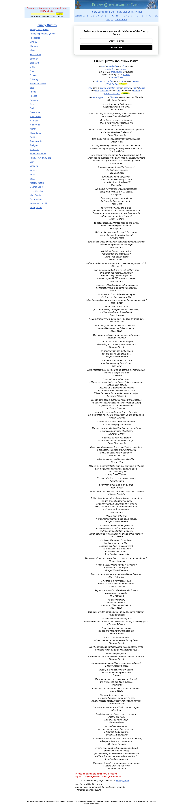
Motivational (35, 133)
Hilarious (34, 121)
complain (104, 91)
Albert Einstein (37, 183)
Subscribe (116, 47)
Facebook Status (38, 83)
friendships (112, 66)
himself (113, 97)
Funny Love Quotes (125, 12)
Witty (32, 178)
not (118, 91)
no (116, 72)
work (109, 88)
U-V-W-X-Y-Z (121, 19)
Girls (32, 104)
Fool (32, 87)
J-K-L (126, 16)
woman (103, 88)
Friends (33, 96)
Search (77, 16)
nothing (109, 81)
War (32, 162)
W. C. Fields (112, 84)
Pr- (146, 16)
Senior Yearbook (38, 154)
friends (126, 74)
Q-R (151, 16)
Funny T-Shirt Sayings (40, 158)
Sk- (108, 19)
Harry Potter (35, 116)
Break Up (34, 63)
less (120, 72)
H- (117, 16)
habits (142, 88)
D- (102, 16)
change (127, 88)
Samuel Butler (117, 77)
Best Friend (35, 54)
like (124, 66)
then (97, 91)
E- (106, 16)
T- (112, 19)
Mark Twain (35, 195)
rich (96, 81)
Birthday (34, 59)
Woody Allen (36, 207)
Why (90, 88)
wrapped (100, 97)
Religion (34, 145)
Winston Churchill (38, 203)
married (136, 91)
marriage (122, 69)
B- (88, 16)
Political (34, 137)
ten (113, 88)
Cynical (33, 75)
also (113, 72)
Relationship (36, 141)
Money (33, 129)
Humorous (35, 125)
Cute (32, 71)
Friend (33, 92)
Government (36, 112)
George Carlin (36, 187)
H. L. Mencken (37, 191)
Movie (33, 50)
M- (131, 16)
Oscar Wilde (36, 199)
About (139, 12)
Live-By (33, 42)
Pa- (141, 16)
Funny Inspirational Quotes (42, 34)
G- (113, 16)
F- (110, 16)
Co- (97, 16)
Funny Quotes (122, 780)
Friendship (35, 38)
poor (121, 81)
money (136, 81)
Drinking (34, 79)
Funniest (34, 100)
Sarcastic (34, 149)
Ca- (92, 16)
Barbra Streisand (112, 93)
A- (84, 16)
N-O (136, 16)
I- (121, 16)
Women (33, 170)
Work (32, 174)
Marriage (34, 46)
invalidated (110, 69)
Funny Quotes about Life (102, 12)
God (32, 108)
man (103, 66)
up (106, 97)
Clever (33, 67)
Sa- (156, 16)
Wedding (34, 166)
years (118, 88)
